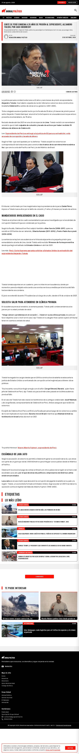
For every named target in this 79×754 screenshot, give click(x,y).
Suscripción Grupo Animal (10, 689)
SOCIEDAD (24, 17)
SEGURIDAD (33, 17)
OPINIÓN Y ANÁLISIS (62, 17)
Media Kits (8, 640)
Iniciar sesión (72, 2)
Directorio (5, 655)
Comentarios (39, 551)
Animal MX (5, 677)
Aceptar (70, 748)
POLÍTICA (9, 17)
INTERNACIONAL (49, 17)
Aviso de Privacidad (53, 750)
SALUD (41, 17)
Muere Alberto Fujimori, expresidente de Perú (37, 422)
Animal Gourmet (7, 672)
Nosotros (5, 653)
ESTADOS (16, 17)
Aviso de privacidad (8, 657)
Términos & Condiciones (63, 700)
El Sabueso (5, 674)
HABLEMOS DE (75, 17)
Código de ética (7, 660)
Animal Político (7, 669)
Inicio (3, 650)
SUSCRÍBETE (62, 2)
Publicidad (5, 686)
